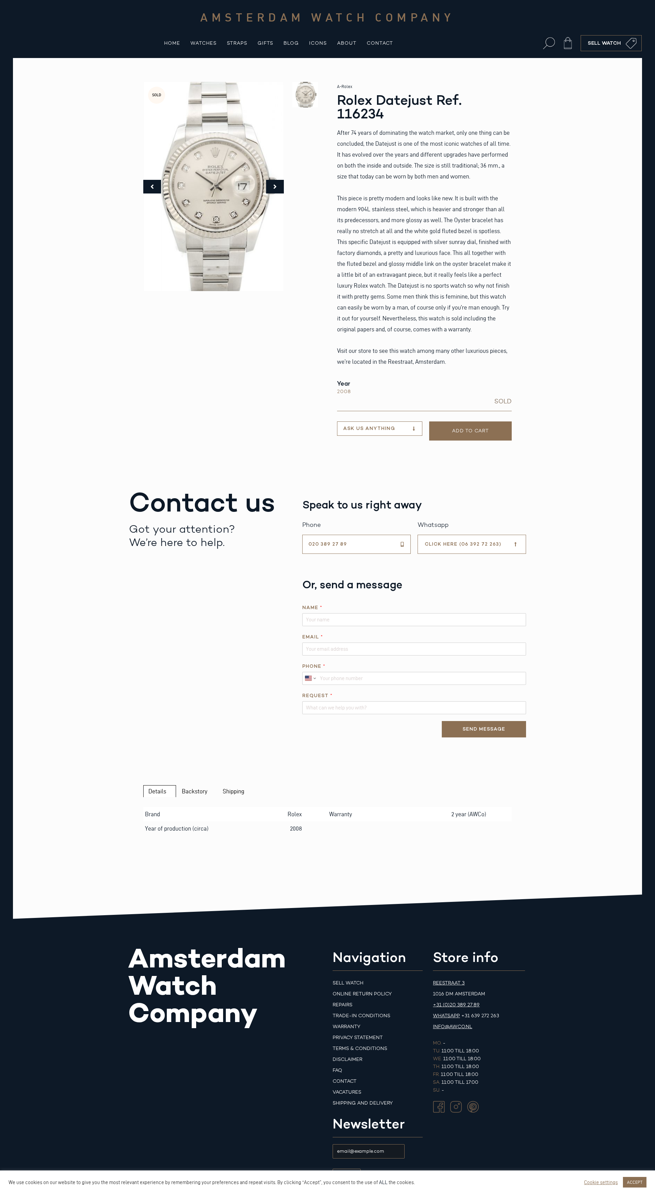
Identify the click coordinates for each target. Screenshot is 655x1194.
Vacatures (347, 1092)
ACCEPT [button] (634, 1182)
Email (312, 637)
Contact (380, 43)
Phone (313, 666)
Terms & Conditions (360, 1048)
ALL (383, 1182)
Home (172, 43)
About (346, 43)
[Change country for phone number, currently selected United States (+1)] (310, 678)
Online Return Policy (362, 994)
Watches (203, 43)
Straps (237, 43)
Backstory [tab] (194, 791)
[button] (549, 43)
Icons (318, 43)
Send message (484, 729)
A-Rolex (344, 86)
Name (312, 607)
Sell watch (348, 983)
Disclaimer (347, 1059)
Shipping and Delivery (363, 1103)
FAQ (337, 1070)
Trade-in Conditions (361, 1016)
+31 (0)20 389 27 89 (456, 1005)
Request (317, 696)
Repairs (342, 1005)
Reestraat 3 (449, 983)
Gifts (265, 43)
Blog (291, 43)
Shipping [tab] (233, 791)
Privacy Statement (358, 1037)
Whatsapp (446, 1016)
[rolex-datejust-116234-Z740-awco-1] (213, 186)
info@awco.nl (452, 1027)
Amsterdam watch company (327, 17)
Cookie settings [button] (601, 1182)
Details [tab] (157, 791)
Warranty (346, 1027)
